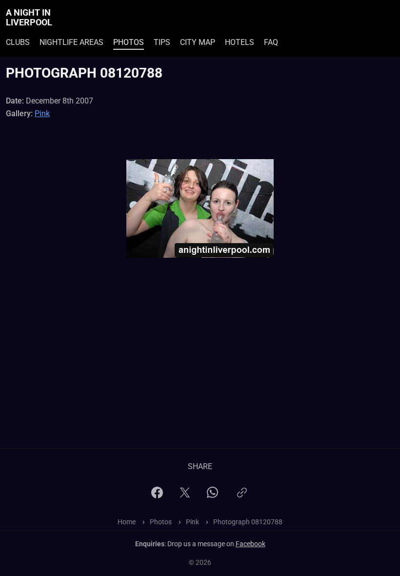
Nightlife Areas (71, 42)
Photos (128, 42)
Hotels (239, 42)
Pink (42, 113)
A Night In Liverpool (29, 17)
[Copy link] (242, 496)
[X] (185, 495)
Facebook (250, 544)
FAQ (271, 42)
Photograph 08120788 (247, 522)
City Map (197, 42)
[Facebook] (157, 495)
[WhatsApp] (212, 495)
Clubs (18, 42)
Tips (162, 42)
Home (127, 522)
